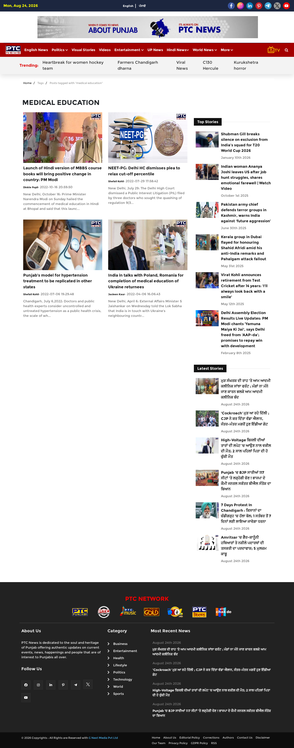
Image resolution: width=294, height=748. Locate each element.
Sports (118, 694)
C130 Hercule (210, 65)
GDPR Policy (199, 743)
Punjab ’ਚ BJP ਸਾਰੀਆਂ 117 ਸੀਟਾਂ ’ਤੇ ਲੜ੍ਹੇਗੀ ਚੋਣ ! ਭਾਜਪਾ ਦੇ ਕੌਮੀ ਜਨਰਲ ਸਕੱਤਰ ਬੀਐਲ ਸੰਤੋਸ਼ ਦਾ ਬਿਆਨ (246, 480)
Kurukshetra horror (246, 65)
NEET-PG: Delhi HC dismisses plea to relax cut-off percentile (144, 171)
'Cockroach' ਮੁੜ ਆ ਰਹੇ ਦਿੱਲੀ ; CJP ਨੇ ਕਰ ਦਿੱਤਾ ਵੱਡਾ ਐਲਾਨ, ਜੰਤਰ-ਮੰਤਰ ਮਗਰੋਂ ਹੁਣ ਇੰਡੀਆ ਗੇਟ (245, 418)
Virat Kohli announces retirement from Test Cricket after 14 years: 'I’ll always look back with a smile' (244, 286)
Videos (105, 50)
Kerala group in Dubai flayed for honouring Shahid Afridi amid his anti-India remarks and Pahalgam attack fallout (243, 248)
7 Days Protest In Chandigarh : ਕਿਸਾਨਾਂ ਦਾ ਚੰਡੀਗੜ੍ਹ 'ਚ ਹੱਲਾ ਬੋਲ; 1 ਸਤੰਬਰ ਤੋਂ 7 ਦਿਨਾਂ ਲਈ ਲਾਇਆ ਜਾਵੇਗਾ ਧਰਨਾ (246, 513)
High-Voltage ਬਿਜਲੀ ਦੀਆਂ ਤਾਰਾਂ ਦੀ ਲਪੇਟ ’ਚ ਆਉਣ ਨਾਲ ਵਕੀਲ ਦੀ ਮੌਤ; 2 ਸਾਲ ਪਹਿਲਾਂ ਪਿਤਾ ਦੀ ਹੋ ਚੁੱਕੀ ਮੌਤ (246, 448)
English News (36, 50)
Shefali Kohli (116, 181)
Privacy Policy (178, 743)
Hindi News (177, 50)
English (128, 6)
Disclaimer (263, 737)
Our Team (158, 743)
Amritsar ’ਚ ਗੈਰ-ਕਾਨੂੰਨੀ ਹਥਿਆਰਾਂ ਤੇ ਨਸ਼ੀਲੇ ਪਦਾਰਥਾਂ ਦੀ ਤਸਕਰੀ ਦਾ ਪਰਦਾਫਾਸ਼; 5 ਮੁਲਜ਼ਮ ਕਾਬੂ (244, 545)
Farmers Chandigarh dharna (138, 65)
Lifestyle (120, 665)
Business (120, 644)
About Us (169, 737)
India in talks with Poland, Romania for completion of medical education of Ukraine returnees (146, 281)
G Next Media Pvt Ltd (103, 737)
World (118, 686)
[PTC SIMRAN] (199, 611)
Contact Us (244, 737)
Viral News (182, 65)
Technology (122, 679)
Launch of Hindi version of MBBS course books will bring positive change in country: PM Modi (62, 174)
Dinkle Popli (30, 187)
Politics (58, 50)
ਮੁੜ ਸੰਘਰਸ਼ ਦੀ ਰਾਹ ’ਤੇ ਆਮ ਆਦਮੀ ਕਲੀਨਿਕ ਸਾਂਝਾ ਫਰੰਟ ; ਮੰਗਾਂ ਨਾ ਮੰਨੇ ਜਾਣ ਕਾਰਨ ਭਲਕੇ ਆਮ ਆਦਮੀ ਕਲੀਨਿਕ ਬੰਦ (246, 388)
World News (204, 50)
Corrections (211, 737)
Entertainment (127, 50)
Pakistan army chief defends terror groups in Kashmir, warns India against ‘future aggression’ (246, 212)
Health (118, 658)
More (226, 50)
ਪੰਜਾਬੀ (142, 6)
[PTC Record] (104, 611)
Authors (228, 737)
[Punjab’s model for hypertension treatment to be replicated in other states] (62, 244)
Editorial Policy (189, 737)
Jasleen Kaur (116, 294)
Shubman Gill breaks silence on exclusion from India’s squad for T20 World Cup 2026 (244, 142)
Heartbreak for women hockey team (73, 65)
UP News (155, 50)
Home (27, 83)
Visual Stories (83, 50)
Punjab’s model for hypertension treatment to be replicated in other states (57, 281)
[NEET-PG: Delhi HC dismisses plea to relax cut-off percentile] (147, 137)
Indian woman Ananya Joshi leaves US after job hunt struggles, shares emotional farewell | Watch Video (246, 177)
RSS (214, 743)
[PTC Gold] (151, 611)
